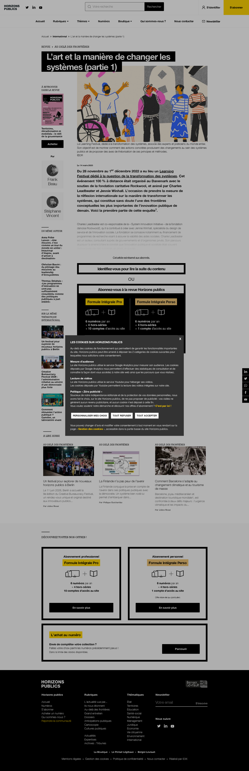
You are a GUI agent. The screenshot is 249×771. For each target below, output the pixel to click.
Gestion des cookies (90, 428)
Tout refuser (122, 415)
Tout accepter (147, 415)
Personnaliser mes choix (90, 415)
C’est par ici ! (163, 405)
